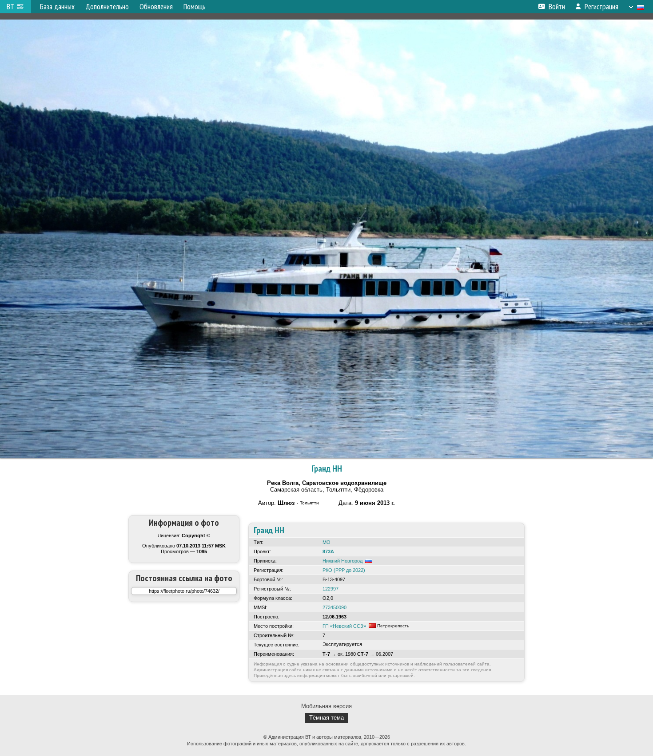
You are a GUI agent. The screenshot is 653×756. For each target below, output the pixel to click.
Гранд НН (326, 468)
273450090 (334, 607)
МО (326, 542)
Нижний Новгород (342, 560)
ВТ (10, 7)
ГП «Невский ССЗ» (344, 626)
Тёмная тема (326, 717)
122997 (330, 588)
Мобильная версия (326, 706)
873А (328, 551)
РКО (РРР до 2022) (344, 570)
